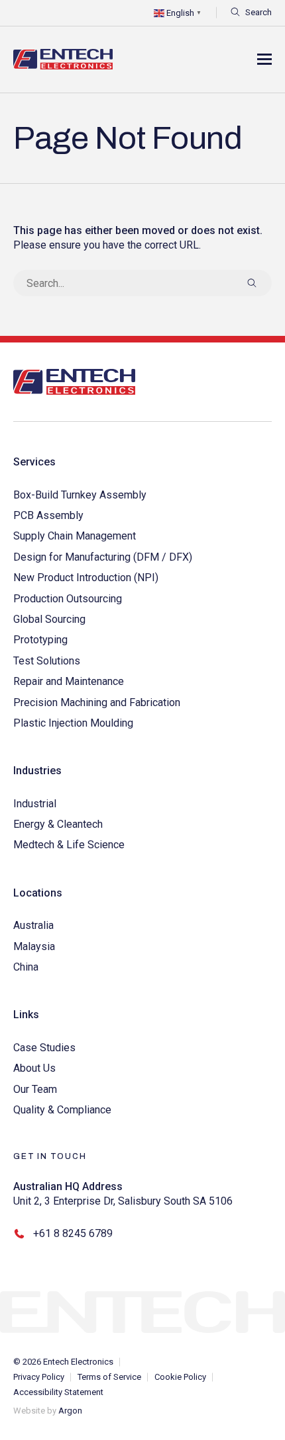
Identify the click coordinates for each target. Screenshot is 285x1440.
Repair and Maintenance (68, 681)
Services (34, 462)
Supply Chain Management (74, 536)
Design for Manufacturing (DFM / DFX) (102, 557)
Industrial (34, 803)
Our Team (35, 1089)
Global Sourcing (49, 619)
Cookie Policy (180, 1377)
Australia (33, 925)
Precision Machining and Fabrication (96, 702)
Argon (70, 1411)
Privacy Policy (38, 1377)
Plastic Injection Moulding (73, 723)
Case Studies (44, 1047)
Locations (37, 893)
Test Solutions (46, 661)
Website (29, 1411)
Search (258, 12)
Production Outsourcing (67, 598)
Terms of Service (109, 1377)
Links (26, 1014)
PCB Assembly (48, 515)
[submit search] (252, 283)
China (25, 967)
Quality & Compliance (62, 1109)
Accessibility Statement (58, 1392)
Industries (37, 770)
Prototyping (40, 639)
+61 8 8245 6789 (73, 1233)
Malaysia (34, 946)
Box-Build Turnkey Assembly (79, 495)
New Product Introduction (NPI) (85, 577)
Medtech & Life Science (69, 844)
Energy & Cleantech (58, 824)
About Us (34, 1068)
